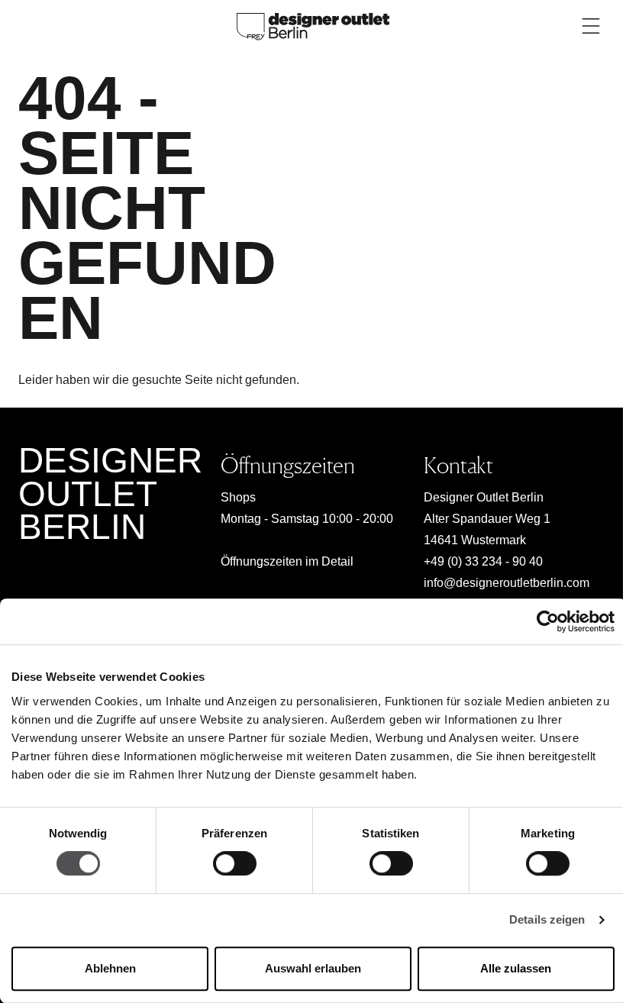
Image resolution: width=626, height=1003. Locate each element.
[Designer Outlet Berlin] (313, 25)
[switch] (235, 864)
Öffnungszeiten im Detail (287, 561)
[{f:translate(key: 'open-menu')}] (591, 26)
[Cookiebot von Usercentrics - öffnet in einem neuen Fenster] (548, 621)
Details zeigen (547, 920)
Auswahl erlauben (313, 968)
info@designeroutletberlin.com (506, 582)
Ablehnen (110, 968)
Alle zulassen (515, 968)
